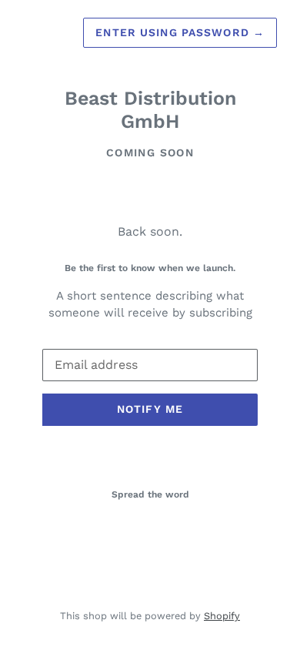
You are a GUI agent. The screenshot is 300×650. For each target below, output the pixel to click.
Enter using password (180, 32)
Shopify (222, 616)
